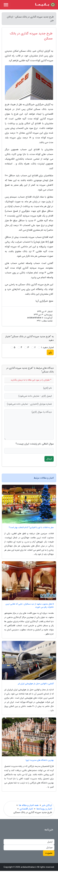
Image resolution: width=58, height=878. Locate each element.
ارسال (49, 459)
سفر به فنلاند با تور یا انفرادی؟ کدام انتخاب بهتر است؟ (31, 527)
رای (50, 352)
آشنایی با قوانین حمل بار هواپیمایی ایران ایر (36, 683)
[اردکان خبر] (45, 4)
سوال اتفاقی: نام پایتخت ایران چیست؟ (35, 444)
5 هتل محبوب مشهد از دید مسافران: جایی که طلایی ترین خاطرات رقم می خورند (30, 605)
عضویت (48, 853)
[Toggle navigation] (6, 5)
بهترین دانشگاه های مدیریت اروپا (40, 760)
